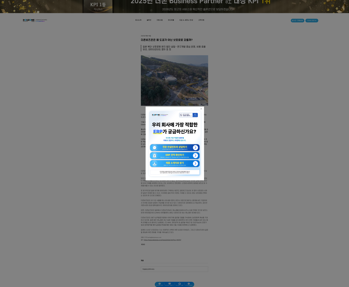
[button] (201, 109)
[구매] (164, 133)
